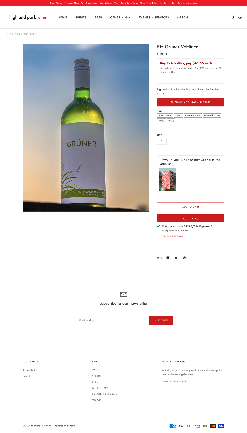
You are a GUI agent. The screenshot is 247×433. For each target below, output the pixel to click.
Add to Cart (190, 206)
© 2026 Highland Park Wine (37, 425)
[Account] (223, 17)
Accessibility (30, 370)
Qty (159, 135)
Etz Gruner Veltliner (26, 33)
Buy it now (190, 218)
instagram (181, 381)
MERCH (182, 17)
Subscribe (161, 320)
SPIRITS (81, 17)
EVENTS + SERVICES (153, 17)
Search (26, 376)
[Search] (232, 17)
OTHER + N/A (120, 17)
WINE (63, 17)
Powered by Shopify (64, 425)
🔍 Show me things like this (191, 102)
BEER (98, 17)
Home (10, 33)
